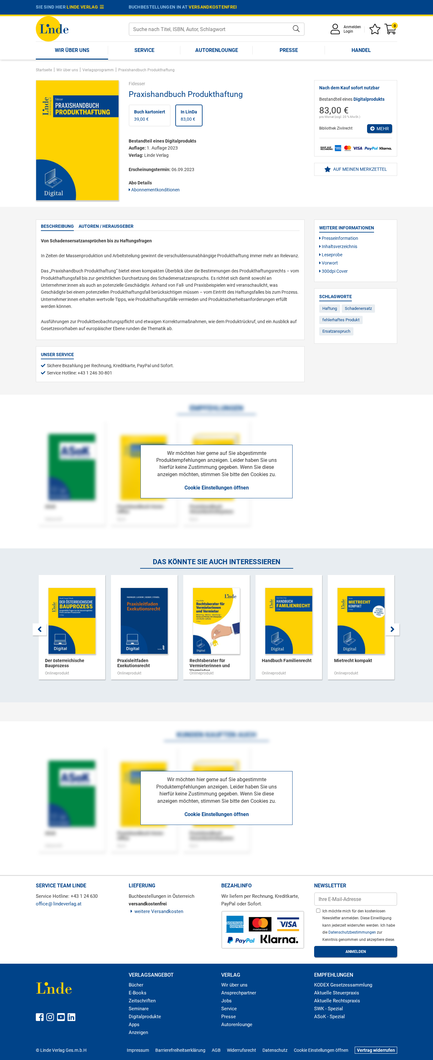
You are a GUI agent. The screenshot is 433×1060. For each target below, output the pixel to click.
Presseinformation (339, 238)
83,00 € (189, 115)
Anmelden (352, 27)
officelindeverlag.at (58, 904)
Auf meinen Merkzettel (359, 169)
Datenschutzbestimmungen (352, 932)
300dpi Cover (334, 271)
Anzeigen (138, 1032)
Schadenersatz (358, 308)
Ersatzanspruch (336, 331)
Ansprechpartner (238, 993)
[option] (72, 630)
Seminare (139, 1009)
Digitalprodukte (145, 1016)
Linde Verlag (83, 7)
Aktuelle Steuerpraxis (336, 993)
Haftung (329, 308)
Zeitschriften (142, 1001)
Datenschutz (275, 1050)
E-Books (137, 993)
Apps (134, 1024)
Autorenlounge (216, 50)
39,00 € (149, 115)
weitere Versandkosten (158, 911)
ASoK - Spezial (329, 1016)
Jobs (226, 1001)
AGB (216, 1050)
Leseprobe (331, 254)
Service (144, 50)
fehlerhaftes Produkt (340, 319)
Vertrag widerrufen (376, 1050)
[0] (391, 31)
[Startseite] (52, 28)
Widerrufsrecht (241, 1050)
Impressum (138, 1050)
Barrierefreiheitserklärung (180, 1050)
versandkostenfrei (213, 7)
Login (348, 31)
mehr (382, 128)
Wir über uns (72, 50)
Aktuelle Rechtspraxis (337, 1001)
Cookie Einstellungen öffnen (216, 488)
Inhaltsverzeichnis (339, 246)
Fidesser (137, 83)
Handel (361, 50)
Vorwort (329, 262)
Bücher (136, 985)
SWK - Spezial (328, 1009)
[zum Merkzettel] (376, 31)
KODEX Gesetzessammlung (343, 985)
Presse (289, 50)
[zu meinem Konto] (336, 31)
